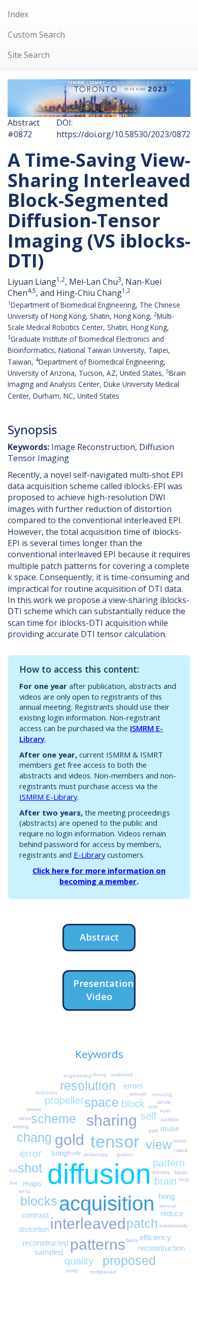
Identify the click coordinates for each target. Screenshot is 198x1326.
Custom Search (36, 34)
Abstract (99, 936)
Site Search (29, 55)
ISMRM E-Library (48, 797)
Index (18, 14)
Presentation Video (103, 990)
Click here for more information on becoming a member (99, 875)
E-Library (89, 855)
